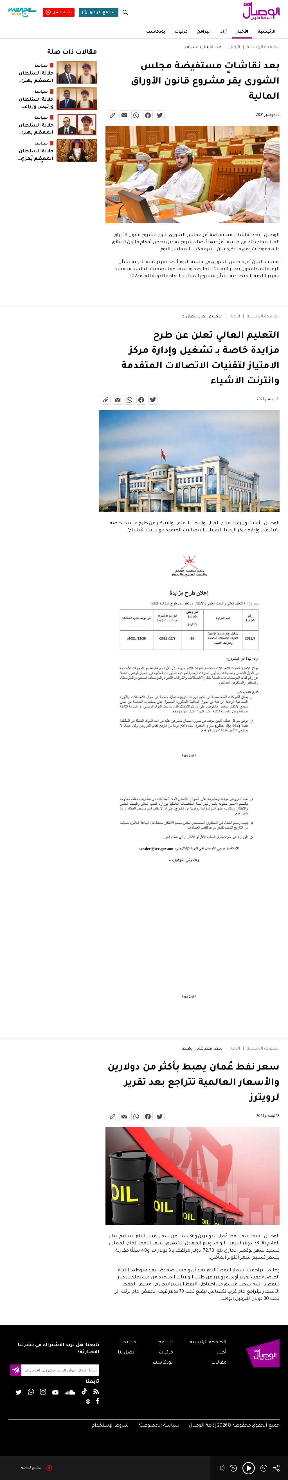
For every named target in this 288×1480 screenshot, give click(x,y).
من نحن (128, 1342)
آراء (223, 32)
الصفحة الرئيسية (263, 47)
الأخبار (242, 32)
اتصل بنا (127, 1352)
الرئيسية (266, 32)
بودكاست (155, 32)
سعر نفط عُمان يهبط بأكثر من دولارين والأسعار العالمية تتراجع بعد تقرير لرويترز (200, 1049)
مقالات (218, 1362)
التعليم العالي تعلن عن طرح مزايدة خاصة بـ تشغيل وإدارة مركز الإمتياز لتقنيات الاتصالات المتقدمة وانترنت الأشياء (199, 317)
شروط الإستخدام (110, 1425)
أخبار (221, 1352)
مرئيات (181, 32)
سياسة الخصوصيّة (158, 1425)
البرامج (204, 32)
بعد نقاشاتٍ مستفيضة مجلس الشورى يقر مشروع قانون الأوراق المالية (200, 47)
